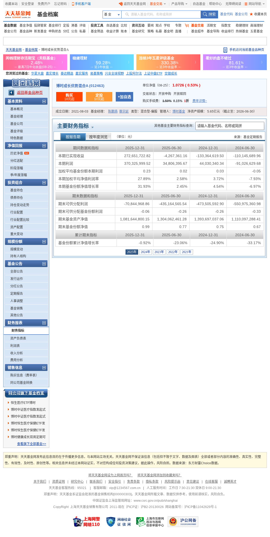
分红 (66, 31)
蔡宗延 (124, 111)
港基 (74, 25)
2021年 (186, 252)
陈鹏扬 (113, 111)
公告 (74, 31)
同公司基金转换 (21, 383)
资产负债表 (18, 338)
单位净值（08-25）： (171, 85)
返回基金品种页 (30, 92)
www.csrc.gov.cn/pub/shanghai (156, 500)
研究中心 (77, 481)
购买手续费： (175, 101)
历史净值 (16, 153)
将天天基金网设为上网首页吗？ (110, 475)
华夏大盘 (37, 73)
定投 (66, 25)
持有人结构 (18, 256)
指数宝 (226, 25)
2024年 (145, 252)
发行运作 (16, 279)
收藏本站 (11, 4)
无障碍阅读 (233, 4)
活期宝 (211, 25)
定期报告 (16, 294)
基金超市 (197, 31)
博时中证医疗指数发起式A (28, 410)
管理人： (172, 111)
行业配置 (16, 212)
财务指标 (18, 330)
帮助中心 (215, 4)
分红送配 (16, 161)
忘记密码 (60, 4)
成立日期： (72, 111)
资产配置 (16, 227)
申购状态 (55, 31)
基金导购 (213, 31)
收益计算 (112, 31)
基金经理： (110, 111)
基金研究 (138, 31)
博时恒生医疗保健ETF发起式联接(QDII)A (28, 424)
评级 (82, 25)
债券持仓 (16, 198)
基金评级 (16, 131)
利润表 (15, 346)
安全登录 (27, 4)
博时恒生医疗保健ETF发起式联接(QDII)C (28, 431)
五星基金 (256, 31)
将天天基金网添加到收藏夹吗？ (159, 475)
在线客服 (211, 481)
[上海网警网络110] (86, 521)
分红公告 (16, 286)
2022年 (173, 252)
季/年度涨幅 (18, 175)
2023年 (159, 252)
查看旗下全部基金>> (31, 444)
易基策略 (96, 73)
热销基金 (242, 31)
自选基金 (199, 4)
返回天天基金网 (135, 4)
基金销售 (16, 308)
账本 (124, 31)
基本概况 (16, 109)
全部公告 (16, 271)
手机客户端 (83, 4)
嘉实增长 (52, 73)
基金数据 (10, 25)
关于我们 (39, 481)
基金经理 (16, 116)
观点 (159, 25)
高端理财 (256, 25)
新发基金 (40, 31)
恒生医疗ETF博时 (23, 403)
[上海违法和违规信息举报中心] (150, 521)
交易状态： (164, 94)
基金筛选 (97, 31)
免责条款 (133, 481)
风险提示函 (172, 481)
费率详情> (199, 101)
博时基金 (178, 111)
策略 (150, 31)
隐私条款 (152, 481)
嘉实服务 (81, 73)
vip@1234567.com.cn (125, 488)
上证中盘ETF (153, 73)
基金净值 (26, 25)
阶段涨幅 (16, 168)
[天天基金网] (18, 14)
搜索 (209, 14)
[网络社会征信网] (118, 521)
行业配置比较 (19, 220)
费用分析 (16, 360)
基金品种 (26, 31)
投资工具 (97, 25)
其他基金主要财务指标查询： (174, 126)
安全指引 (114, 481)
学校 (167, 25)
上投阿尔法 (134, 73)
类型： (144, 111)
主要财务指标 (73, 126)
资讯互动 (138, 25)
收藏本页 (258, 14)
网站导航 (255, 4)
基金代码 (226, 14)
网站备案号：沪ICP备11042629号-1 (191, 507)
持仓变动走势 (19, 205)
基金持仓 (16, 190)
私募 (82, 31)
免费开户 (44, 4)
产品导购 (177, 4)
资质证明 (58, 481)
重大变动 (16, 234)
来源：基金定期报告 (248, 137)
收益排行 (227, 31)
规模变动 (16, 249)
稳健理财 (242, 25)
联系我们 (96, 481)
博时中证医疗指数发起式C (28, 417)
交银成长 (171, 73)
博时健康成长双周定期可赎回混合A (28, 438)
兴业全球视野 (114, 73)
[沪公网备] (183, 521)
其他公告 (16, 315)
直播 (178, 31)
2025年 (132, 252)
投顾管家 (40, 25)
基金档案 (47, 14)
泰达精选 (67, 73)
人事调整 (16, 301)
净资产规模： (222, 111)
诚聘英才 (230, 481)
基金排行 (55, 25)
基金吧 (168, 31)
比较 (124, 25)
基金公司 (241, 14)
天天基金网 (14, 50)
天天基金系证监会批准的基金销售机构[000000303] (96, 494)
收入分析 (16, 353)
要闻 (150, 25)
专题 (178, 25)
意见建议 (192, 481)
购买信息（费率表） (24, 375)
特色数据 (16, 138)
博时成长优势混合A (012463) (80, 86)
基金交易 (156, 4)
